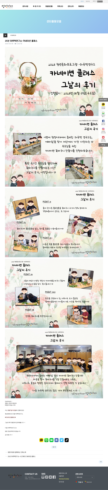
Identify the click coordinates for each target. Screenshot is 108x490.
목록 (101, 461)
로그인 (82, 1)
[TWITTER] (62, 440)
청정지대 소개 (63, 473)
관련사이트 (79, 477)
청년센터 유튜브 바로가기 (50, 477)
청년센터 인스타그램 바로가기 (46, 477)
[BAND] (46, 440)
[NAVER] (51, 440)
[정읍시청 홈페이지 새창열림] (79, 482)
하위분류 (29, 6)
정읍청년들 (48, 6)
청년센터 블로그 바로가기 (42, 477)
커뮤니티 (60, 6)
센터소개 (70, 6)
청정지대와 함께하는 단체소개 (17, 452)
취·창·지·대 (37, 6)
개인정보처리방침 (64, 479)
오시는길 (61, 482)
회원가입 (88, 1)
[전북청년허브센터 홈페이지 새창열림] (88, 482)
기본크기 (100, 1)
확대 (98, 1)
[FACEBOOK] (57, 440)
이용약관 (61, 476)
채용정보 (81, 6)
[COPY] (67, 440)
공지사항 (25, 6)
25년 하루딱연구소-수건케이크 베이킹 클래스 (21, 456)
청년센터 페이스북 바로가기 (54, 477)
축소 (102, 1)
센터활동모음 (13, 35)
